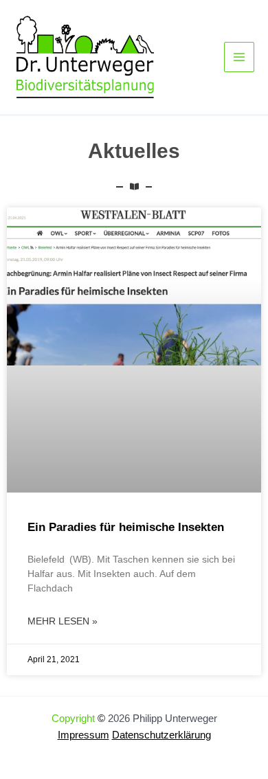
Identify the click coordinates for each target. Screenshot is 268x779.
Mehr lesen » (62, 621)
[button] (24, 754)
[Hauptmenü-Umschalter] (239, 57)
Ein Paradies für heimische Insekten (125, 527)
